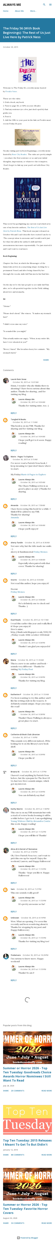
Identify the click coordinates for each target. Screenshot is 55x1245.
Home (5, 11)
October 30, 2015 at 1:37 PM (34, 771)
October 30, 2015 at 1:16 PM (25, 737)
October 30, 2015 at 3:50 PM (25, 852)
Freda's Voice (11, 91)
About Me (19, 11)
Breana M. (15, 771)
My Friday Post (25, 669)
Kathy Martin (17, 809)
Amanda (14, 505)
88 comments (17, 1155)
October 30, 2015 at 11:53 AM (36, 694)
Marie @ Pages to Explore (33, 474)
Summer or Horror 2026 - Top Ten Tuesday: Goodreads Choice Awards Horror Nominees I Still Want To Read (27, 1074)
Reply (14, 413)
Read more (47, 1090)
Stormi (14, 580)
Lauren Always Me (26, 399)
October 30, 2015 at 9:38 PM (32, 714)
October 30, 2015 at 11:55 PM (33, 938)
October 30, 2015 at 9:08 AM (32, 559)
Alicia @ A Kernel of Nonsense (24, 849)
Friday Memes (40, 552)
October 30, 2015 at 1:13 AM (25, 422)
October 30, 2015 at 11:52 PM (33, 832)
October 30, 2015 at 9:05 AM (32, 482)
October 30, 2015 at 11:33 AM (31, 660)
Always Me (12, 4)
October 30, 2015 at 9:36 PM (32, 642)
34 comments (17, 1223)
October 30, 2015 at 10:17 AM (35, 620)
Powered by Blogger (29, 1238)
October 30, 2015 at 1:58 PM (37, 809)
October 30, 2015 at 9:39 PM (32, 754)
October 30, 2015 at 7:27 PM (29, 889)
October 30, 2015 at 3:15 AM (25, 459)
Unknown (15, 918)
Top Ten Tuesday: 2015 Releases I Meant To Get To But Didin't (27, 1142)
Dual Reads (16, 620)
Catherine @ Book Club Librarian (25, 734)
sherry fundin (17, 542)
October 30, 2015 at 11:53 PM (33, 869)
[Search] (44, 4)
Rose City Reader (19, 154)
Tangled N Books (18, 419)
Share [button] (46, 360)
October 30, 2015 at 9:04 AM (32, 402)
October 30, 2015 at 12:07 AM (25, 382)
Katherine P (16, 694)
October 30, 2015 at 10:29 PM (35, 955)
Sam (13, 889)
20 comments (17, 1090)
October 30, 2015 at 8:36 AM (37, 542)
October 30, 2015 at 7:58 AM (32, 505)
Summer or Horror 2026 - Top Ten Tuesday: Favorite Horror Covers (25, 1208)
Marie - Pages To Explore (22, 456)
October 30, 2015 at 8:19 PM (33, 918)
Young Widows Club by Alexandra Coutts (30, 821)
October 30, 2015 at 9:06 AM (32, 525)
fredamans (16, 955)
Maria (13, 660)
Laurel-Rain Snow (18, 379)
